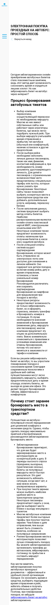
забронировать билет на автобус (29, 597)
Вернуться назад (23, 39)
